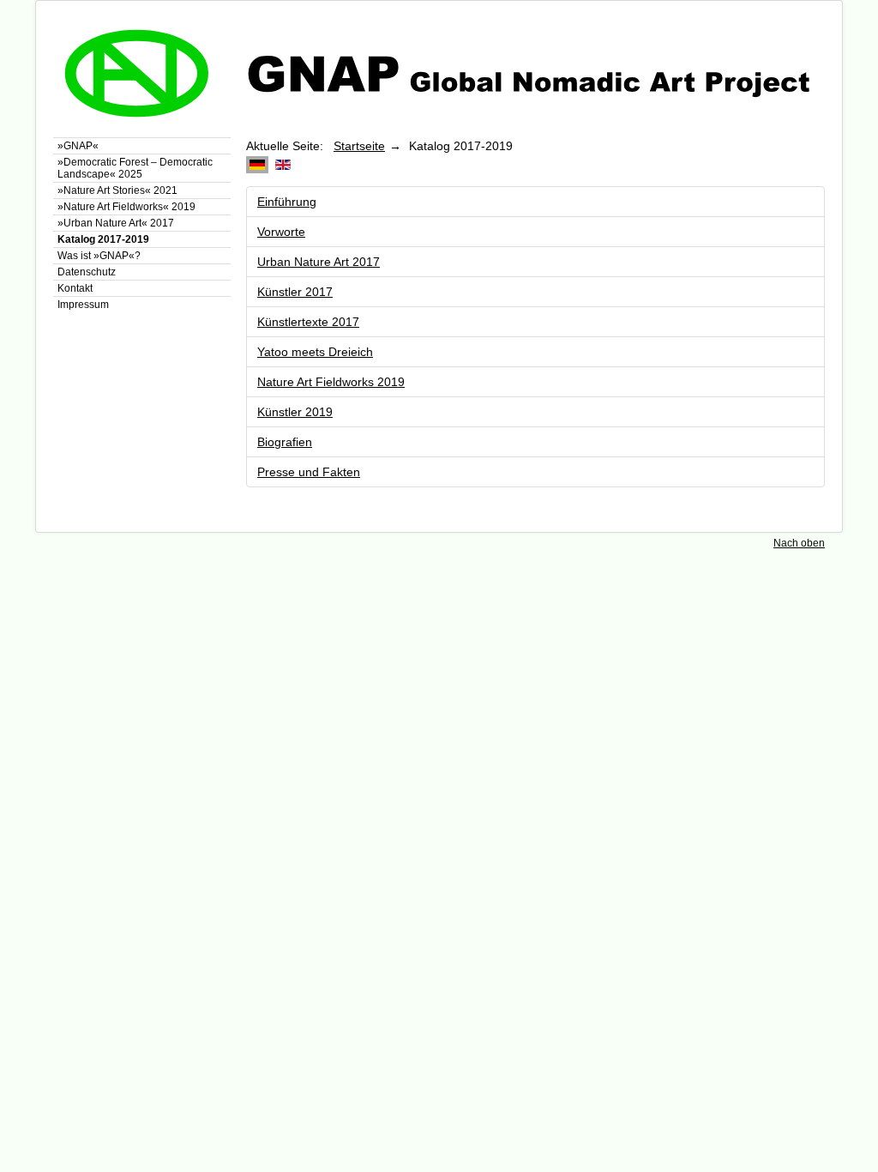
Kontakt (75, 288)
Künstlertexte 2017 (308, 322)
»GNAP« (78, 146)
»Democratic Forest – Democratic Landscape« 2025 (135, 168)
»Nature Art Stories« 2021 (117, 190)
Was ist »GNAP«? (99, 256)
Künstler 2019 (295, 412)
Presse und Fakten (308, 472)
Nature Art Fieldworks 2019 (331, 382)
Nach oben (799, 543)
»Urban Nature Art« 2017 (115, 223)
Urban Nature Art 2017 (318, 262)
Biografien (284, 442)
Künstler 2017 (295, 292)
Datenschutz (86, 272)
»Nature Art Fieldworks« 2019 (126, 207)
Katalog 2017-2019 (103, 239)
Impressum (83, 305)
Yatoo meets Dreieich (315, 352)
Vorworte (281, 232)
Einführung (286, 201)
